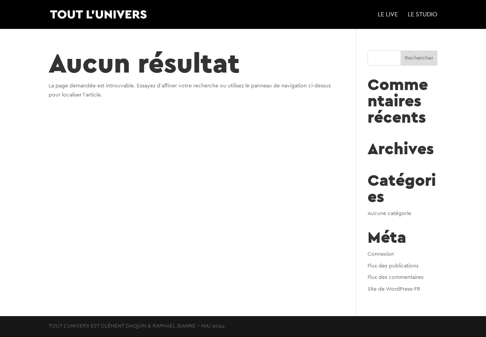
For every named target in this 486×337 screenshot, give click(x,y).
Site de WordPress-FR (394, 289)
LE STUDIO (422, 14)
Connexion (381, 254)
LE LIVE (388, 14)
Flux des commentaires (395, 277)
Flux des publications (393, 266)
